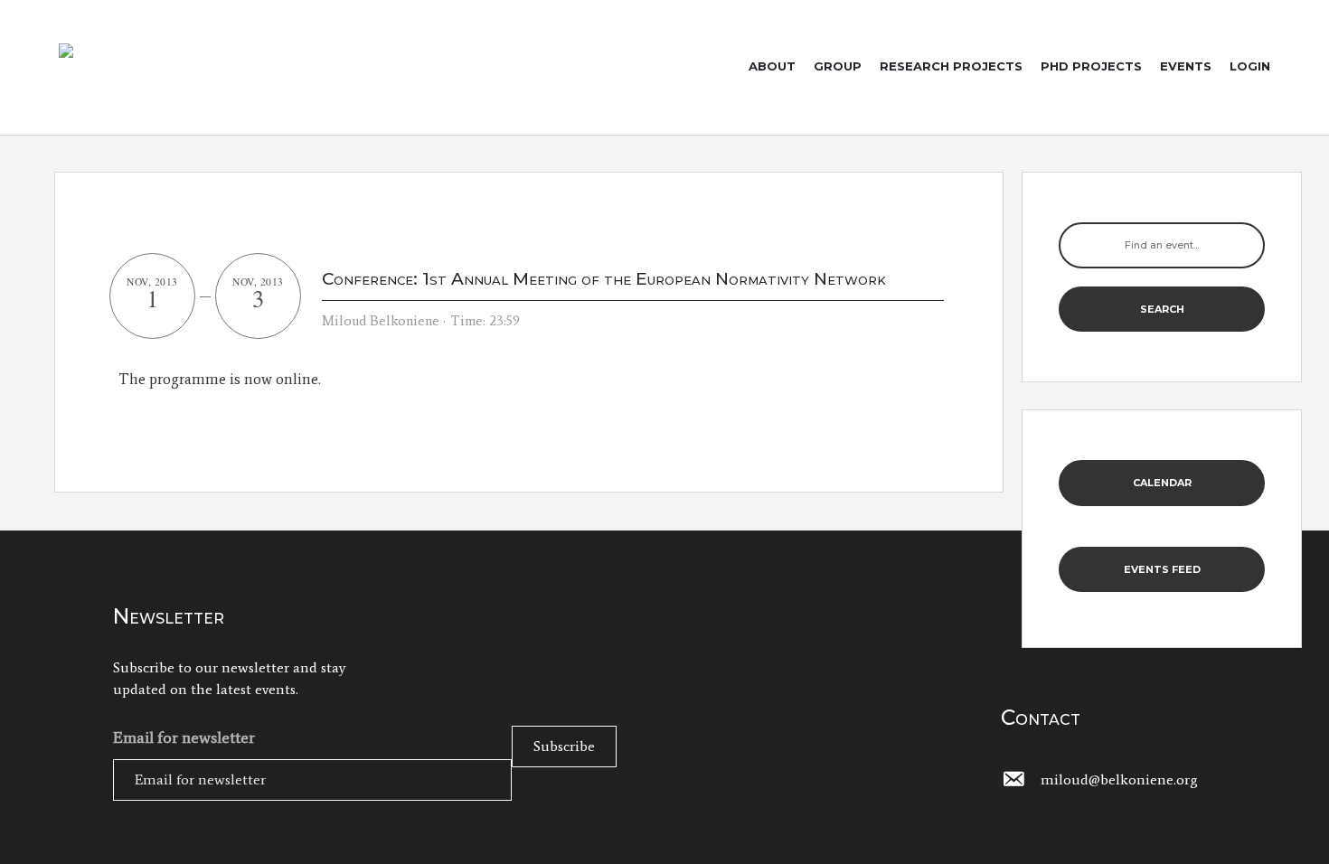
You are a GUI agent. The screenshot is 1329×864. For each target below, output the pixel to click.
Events (1185, 66)
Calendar (1162, 482)
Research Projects (951, 66)
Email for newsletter (184, 737)
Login (1250, 66)
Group (838, 66)
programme (187, 379)
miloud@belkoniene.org (1119, 779)
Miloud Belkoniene (380, 320)
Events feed (1162, 569)
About (772, 66)
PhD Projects (1091, 66)
